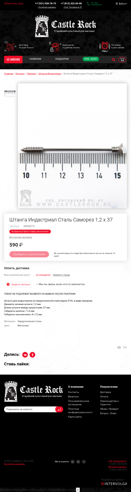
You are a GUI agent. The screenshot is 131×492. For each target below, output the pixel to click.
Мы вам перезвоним (96, 4)
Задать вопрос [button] (20, 284)
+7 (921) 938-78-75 (45, 3)
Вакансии (73, 396)
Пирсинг (31, 73)
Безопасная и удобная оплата (71, 46)
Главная (8, 73)
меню (15, 59)
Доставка (105, 392)
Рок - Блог (90, 58)
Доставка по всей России (26, 46)
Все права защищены (14, 464)
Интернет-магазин (47, 7)
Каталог (20, 73)
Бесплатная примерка (20, 237)
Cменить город (61, 274)
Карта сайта (75, 416)
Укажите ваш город (13, 3)
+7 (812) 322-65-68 (71, 3)
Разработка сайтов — (113, 479)
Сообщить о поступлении (29, 254)
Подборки (62, 58)
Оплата (104, 396)
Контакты (73, 392)
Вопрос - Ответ (108, 413)
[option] (72, 145)
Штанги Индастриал (50, 73)
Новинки (35, 58)
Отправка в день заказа (117, 46)
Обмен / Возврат (109, 408)
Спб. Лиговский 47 (73, 7)
